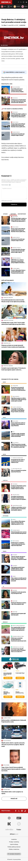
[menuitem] (24, 2)
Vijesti (5, 6)
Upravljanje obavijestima (14, 853)
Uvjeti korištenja (14, 844)
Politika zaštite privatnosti (14, 846)
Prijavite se (14, 204)
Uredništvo (14, 839)
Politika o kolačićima (14, 849)
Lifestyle (25, 6)
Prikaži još (14, 798)
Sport (11, 6)
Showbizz (18, 6)
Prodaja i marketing (14, 841)
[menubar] (24, 2)
